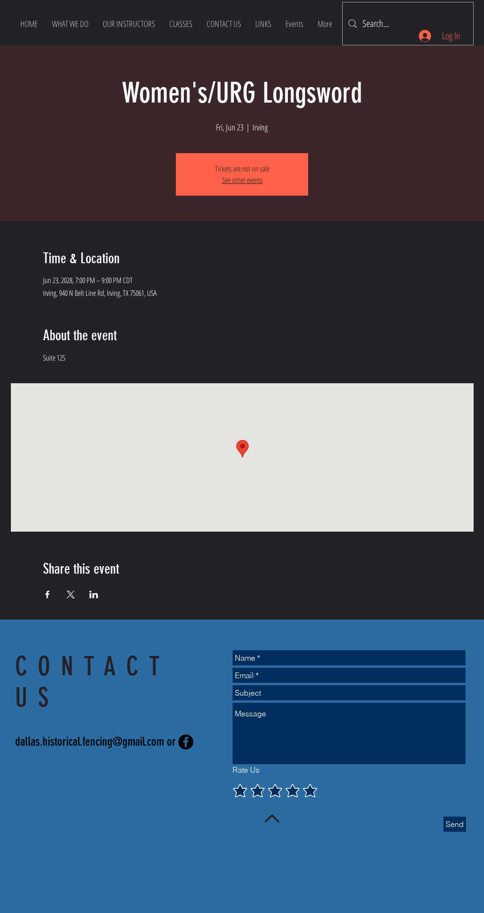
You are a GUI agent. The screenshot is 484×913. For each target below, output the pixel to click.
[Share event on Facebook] (47, 594)
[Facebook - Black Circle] (185, 741)
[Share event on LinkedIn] (93, 594)
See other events (242, 180)
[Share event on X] (70, 594)
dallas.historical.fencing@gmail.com (89, 741)
